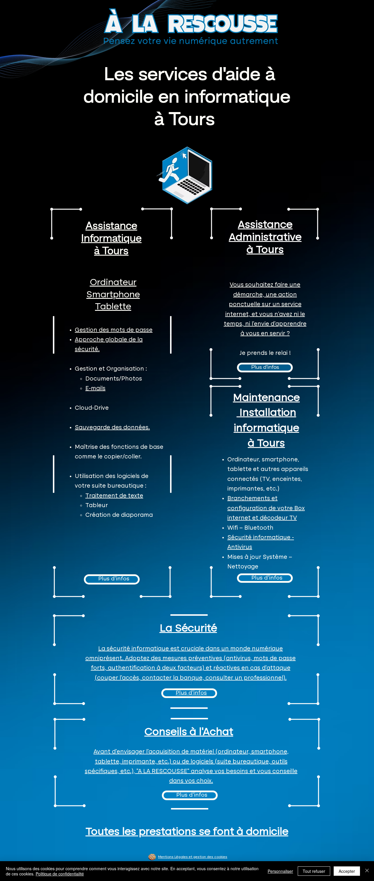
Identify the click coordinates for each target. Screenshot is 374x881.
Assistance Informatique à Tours (111, 239)
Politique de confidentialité (60, 874)
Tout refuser (314, 871)
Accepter (347, 871)
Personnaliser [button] (280, 871)
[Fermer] (366, 871)
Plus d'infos (113, 579)
